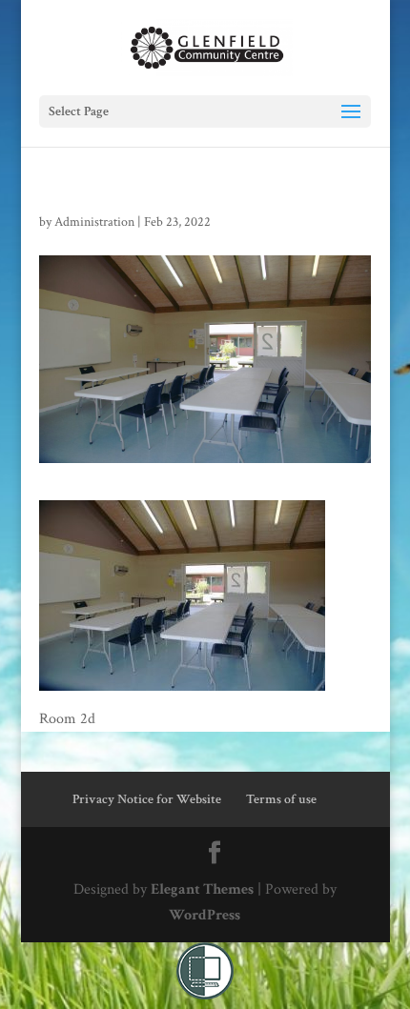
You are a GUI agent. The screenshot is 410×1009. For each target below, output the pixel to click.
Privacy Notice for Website (146, 799)
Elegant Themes (202, 889)
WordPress (204, 915)
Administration (94, 222)
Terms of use (281, 799)
